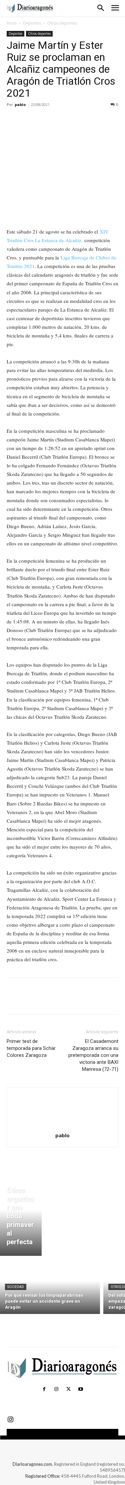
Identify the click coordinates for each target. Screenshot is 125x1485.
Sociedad (15, 1287)
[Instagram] (56, 1389)
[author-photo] (63, 1126)
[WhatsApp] (59, 119)
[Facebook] (13, 119)
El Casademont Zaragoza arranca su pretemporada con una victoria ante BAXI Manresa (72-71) (93, 1055)
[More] (75, 119)
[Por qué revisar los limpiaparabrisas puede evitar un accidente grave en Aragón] (50, 1286)
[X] (28, 119)
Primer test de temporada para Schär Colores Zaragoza (31, 1048)
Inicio (12, 23)
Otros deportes (62, 23)
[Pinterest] (44, 119)
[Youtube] (81, 1389)
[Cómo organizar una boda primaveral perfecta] (21, 1217)
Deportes (32, 23)
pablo (20, 104)
